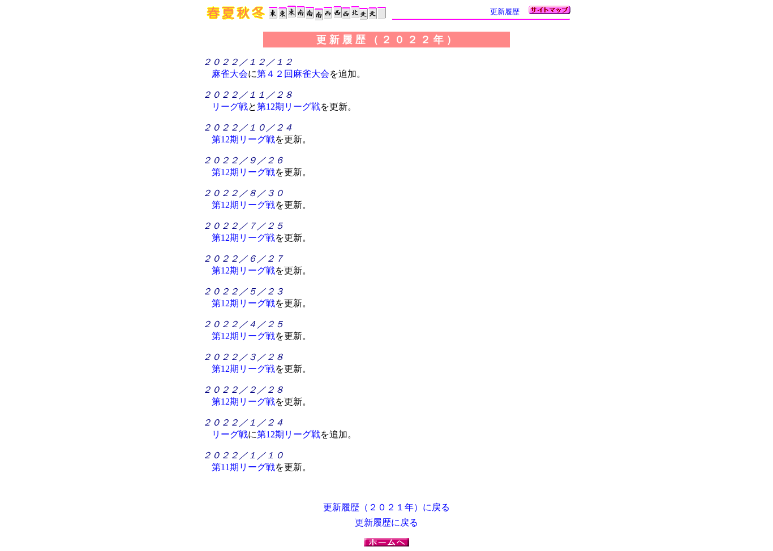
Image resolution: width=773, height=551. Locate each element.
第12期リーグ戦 (288, 106)
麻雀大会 (230, 74)
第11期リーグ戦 (243, 467)
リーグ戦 (230, 106)
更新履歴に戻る (386, 522)
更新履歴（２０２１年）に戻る (386, 507)
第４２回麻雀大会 (293, 74)
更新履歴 (504, 11)
